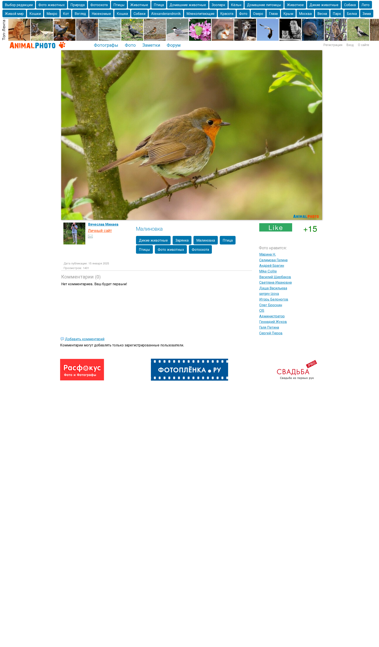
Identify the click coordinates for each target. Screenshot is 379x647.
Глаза (273, 13)
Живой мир (14, 13)
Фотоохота (99, 4)
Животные (139, 4)
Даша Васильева (273, 288)
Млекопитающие (200, 13)
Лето (365, 4)
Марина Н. (267, 254)
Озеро (258, 13)
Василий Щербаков (275, 276)
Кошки (35, 13)
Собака (350, 4)
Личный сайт (100, 230)
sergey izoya (269, 293)
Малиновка (205, 240)
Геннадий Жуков (273, 321)
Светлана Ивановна (275, 282)
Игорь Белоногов (273, 299)
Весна (322, 13)
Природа (77, 4)
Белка (352, 13)
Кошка (122, 13)
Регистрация (333, 45)
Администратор (272, 316)
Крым (288, 13)
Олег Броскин (270, 304)
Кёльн (236, 4)
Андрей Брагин (271, 265)
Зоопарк (218, 4)
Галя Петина (269, 327)
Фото (243, 13)
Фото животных (51, 4)
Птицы (119, 4)
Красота (226, 13)
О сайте (363, 45)
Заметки (151, 45)
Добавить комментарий (84, 338)
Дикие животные (323, 4)
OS (261, 310)
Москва (305, 13)
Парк (337, 13)
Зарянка (182, 240)
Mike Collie (268, 271)
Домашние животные (188, 4)
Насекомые (101, 13)
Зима (367, 13)
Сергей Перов (270, 332)
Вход (350, 45)
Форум (174, 45)
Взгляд (80, 13)
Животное (295, 4)
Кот (66, 13)
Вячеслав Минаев (103, 224)
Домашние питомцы (264, 4)
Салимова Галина (273, 259)
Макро (51, 13)
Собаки (139, 13)
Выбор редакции (19, 4)
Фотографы (106, 45)
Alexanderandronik (166, 13)
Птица (159, 4)
